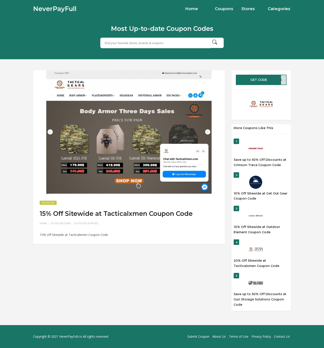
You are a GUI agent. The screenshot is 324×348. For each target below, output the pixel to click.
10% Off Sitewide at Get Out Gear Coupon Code (260, 196)
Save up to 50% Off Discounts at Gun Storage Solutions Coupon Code (260, 299)
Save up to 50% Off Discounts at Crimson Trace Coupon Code (260, 162)
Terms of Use (238, 336)
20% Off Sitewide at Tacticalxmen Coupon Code (256, 263)
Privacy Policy (261, 336)
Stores (248, 8)
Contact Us (282, 336)
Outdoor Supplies (86, 223)
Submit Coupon (198, 336)
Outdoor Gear (60, 223)
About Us (219, 336)
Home (191, 8)
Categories (279, 8)
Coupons (224, 8)
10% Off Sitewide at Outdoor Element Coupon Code (257, 229)
